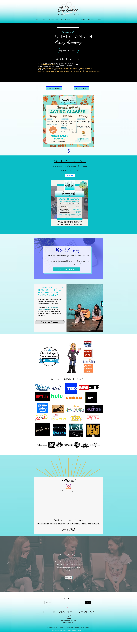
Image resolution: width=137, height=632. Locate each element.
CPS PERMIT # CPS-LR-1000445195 (81, 627)
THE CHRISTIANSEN (68, 36)
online (62, 65)
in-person (69, 65)
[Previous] (8, 563)
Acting (61, 42)
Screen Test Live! (83, 71)
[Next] (129, 563)
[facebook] (69, 607)
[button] (44, 20)
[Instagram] (68, 486)
